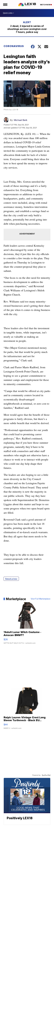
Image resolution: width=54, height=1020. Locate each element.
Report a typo (11, 579)
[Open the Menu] (5, 4)
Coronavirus (14, 46)
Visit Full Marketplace (40, 599)
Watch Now (45, 5)
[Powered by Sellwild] (46, 775)
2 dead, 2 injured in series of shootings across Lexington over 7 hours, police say (27, 28)
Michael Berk (20, 120)
